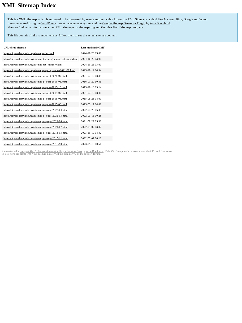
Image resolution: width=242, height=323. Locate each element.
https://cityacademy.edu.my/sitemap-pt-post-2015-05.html (35, 98)
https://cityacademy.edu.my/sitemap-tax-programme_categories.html (41, 58)
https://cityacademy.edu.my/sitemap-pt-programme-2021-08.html (39, 70)
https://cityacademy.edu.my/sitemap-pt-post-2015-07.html (35, 93)
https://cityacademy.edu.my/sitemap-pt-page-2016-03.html (36, 132)
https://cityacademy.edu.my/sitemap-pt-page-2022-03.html (36, 115)
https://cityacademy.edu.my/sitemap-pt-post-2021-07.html (35, 75)
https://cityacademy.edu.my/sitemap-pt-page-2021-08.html (36, 121)
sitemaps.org (87, 27)
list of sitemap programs (128, 27)
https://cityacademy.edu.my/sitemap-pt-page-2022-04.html (36, 110)
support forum (92, 154)
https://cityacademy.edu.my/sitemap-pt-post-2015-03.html (35, 104)
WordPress (48, 23)
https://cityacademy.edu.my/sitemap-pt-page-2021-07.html (36, 127)
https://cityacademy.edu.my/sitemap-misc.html (29, 53)
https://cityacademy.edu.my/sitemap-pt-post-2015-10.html (35, 87)
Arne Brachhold (160, 23)
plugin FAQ (70, 154)
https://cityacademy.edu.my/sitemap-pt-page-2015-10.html (36, 144)
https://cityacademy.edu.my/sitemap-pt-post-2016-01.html (35, 81)
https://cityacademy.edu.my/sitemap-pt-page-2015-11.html (36, 138)
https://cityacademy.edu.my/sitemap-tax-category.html (33, 64)
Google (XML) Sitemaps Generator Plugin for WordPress (51, 151)
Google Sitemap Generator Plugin (123, 23)
